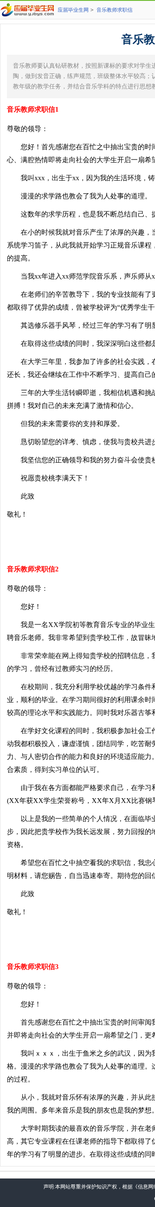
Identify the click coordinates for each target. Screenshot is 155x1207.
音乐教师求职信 (114, 10)
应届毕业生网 (73, 10)
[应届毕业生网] (29, 10)
